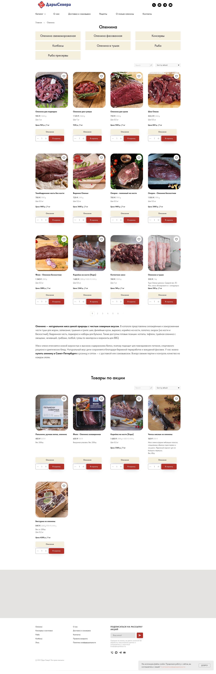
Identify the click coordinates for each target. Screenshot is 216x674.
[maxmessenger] (159, 5)
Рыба (158, 45)
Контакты (147, 14)
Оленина (50, 22)
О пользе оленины (125, 14)
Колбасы (58, 45)
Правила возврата (80, 639)
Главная (39, 22)
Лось (37, 642)
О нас (56, 14)
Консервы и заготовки (44, 631)
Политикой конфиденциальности (172, 667)
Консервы (158, 36)
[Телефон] (154, 5)
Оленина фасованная (108, 36)
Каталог (40, 14)
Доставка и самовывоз (79, 14)
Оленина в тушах (108, 45)
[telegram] (165, 5)
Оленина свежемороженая (58, 36)
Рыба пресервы (58, 55)
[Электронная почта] (170, 5)
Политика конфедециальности (84, 642)
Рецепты (103, 14)
